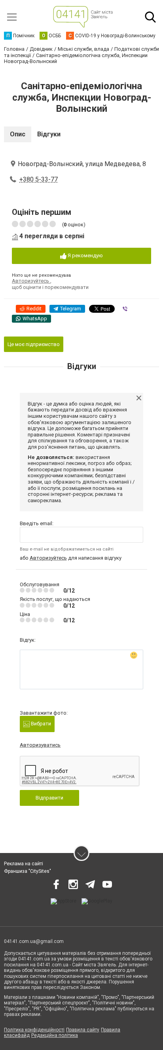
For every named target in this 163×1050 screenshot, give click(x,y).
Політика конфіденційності (34, 1030)
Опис (17, 134)
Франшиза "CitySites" (27, 871)
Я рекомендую (84, 255)
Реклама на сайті (23, 863)
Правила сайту (82, 1030)
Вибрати (40, 724)
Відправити (49, 798)
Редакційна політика (54, 1035)
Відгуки (49, 134)
